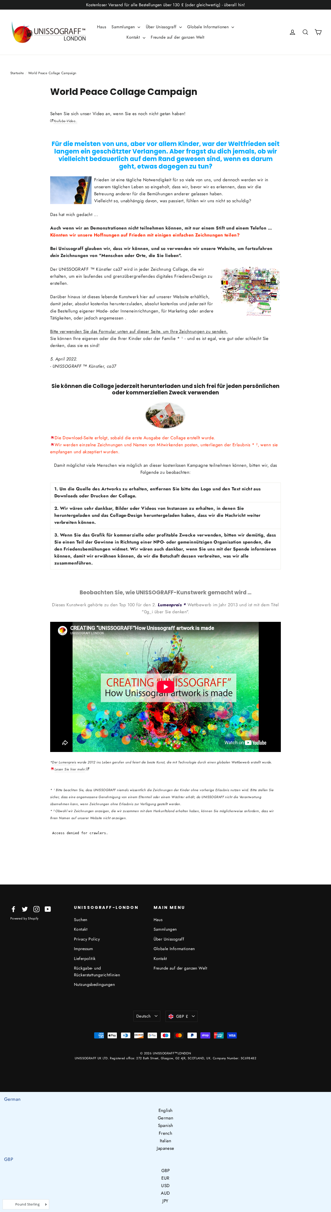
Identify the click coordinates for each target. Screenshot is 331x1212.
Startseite (17, 73)
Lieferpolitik (85, 959)
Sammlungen (123, 27)
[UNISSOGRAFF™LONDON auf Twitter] (25, 908)
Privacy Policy (87, 939)
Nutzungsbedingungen (94, 984)
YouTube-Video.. (65, 121)
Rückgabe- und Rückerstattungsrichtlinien (97, 971)
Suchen (80, 920)
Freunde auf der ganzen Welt (177, 37)
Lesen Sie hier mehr (70, 769)
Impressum (83, 949)
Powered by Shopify (24, 918)
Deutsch (143, 1016)
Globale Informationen (208, 27)
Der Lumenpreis (64, 762)
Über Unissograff (162, 27)
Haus (101, 27)
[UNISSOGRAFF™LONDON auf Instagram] (36, 908)
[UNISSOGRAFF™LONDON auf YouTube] (48, 908)
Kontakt (133, 37)
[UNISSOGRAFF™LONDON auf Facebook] (13, 908)
